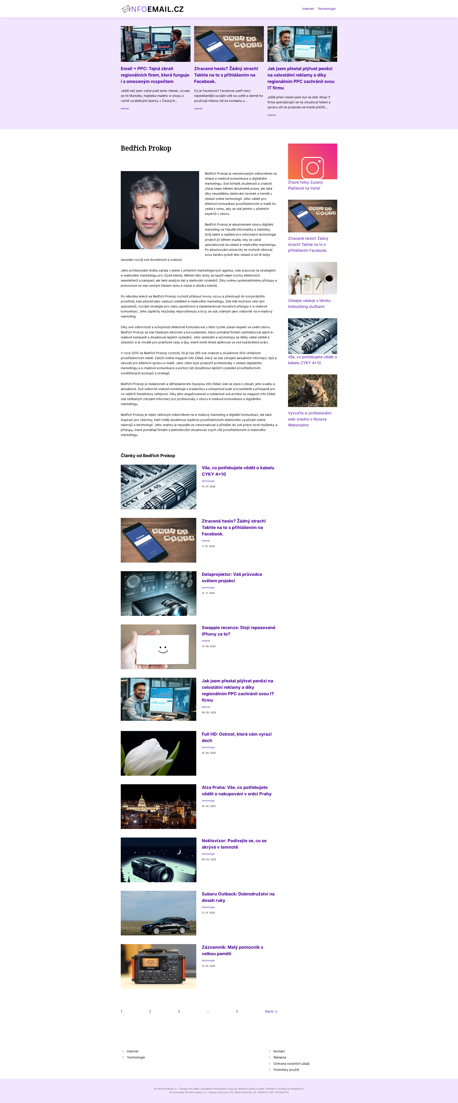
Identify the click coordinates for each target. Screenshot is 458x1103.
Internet (308, 9)
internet (125, 108)
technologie (208, 481)
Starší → (271, 1011)
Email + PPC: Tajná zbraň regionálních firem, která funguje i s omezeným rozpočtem (155, 75)
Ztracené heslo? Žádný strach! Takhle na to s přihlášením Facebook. (308, 244)
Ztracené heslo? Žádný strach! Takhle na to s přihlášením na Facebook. (226, 75)
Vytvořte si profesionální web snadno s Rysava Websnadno (309, 419)
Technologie (326, 9)
